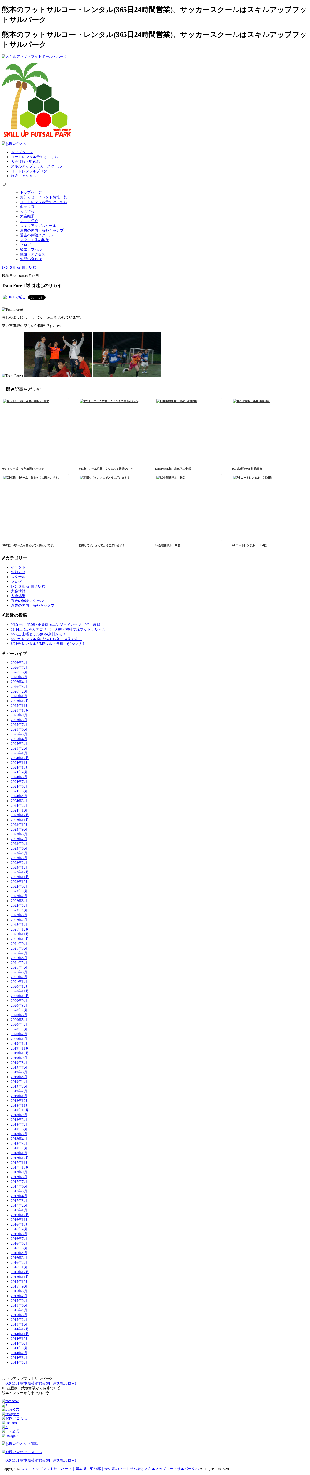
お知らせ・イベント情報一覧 (43, 197)
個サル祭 (27, 207)
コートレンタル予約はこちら (34, 157)
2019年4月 (19, 1082)
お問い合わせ (31, 259)
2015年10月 (20, 1281)
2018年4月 (19, 1139)
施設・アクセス (23, 176)
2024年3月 (19, 801)
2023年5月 (19, 848)
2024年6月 (19, 786)
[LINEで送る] (14, 297)
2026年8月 (19, 663)
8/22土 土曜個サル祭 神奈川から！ (38, 634)
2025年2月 (19, 748)
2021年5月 (19, 963)
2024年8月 (19, 777)
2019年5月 (19, 1077)
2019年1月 (19, 1096)
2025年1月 (19, 753)
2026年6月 (19, 672)
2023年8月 (19, 834)
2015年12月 (20, 1272)
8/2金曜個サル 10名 (167, 545)
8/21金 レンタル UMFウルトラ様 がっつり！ (48, 644)
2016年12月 (20, 1215)
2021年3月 (19, 972)
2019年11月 (20, 1048)
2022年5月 (19, 905)
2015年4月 (19, 1310)
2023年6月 (19, 844)
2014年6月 (19, 1358)
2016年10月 (20, 1224)
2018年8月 (19, 1120)
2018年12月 (20, 1101)
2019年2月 (19, 1091)
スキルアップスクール (38, 226)
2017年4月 (19, 1196)
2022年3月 (19, 915)
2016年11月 (20, 1220)
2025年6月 (19, 729)
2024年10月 (20, 767)
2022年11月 (20, 877)
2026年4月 (19, 682)
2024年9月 (19, 772)
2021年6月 (19, 958)
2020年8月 (19, 1005)
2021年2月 (19, 977)
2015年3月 (19, 1315)
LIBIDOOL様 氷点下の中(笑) (173, 468)
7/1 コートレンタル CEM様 (249, 545)
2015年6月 (19, 1300)
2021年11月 (20, 934)
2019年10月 (20, 1053)
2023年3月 (19, 858)
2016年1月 (19, 1267)
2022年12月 (20, 872)
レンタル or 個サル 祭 (28, 586)
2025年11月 (20, 705)
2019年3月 (19, 1086)
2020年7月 (19, 1010)
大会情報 (27, 211)
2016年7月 (19, 1239)
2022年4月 (19, 910)
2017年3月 (19, 1201)
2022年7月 (19, 896)
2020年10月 (20, 996)
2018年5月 (19, 1134)
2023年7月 (19, 839)
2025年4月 (19, 739)
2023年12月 (20, 815)
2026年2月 (19, 691)
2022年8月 (19, 891)
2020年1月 (19, 1039)
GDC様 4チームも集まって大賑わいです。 (29, 545)
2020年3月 (19, 1029)
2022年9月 (19, 886)
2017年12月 (20, 1158)
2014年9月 (19, 1343)
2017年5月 (19, 1191)
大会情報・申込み (25, 161)
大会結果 (27, 216)
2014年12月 (20, 1329)
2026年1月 (19, 696)
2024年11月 (20, 763)
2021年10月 (20, 939)
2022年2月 (19, 920)
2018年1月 (19, 1153)
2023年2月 (19, 863)
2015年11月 (20, 1277)
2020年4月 (19, 1024)
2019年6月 (19, 1072)
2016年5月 (19, 1248)
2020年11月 (20, 991)
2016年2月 (19, 1262)
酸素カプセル (31, 249)
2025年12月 (20, 701)
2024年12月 (20, 758)
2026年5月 (19, 677)
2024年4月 (19, 796)
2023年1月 (19, 867)
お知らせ (18, 572)
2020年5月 (19, 1020)
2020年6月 (19, 1015)
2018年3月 (19, 1143)
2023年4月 (19, 853)
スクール (18, 577)
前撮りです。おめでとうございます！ (102, 545)
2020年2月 (19, 1034)
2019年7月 (19, 1067)
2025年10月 (20, 710)
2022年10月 (20, 882)
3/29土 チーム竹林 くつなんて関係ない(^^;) (107, 468)
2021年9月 (19, 943)
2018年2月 (19, 1148)
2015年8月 (19, 1291)
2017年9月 (19, 1172)
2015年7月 (19, 1296)
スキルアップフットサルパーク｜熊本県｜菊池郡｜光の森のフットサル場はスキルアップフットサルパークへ (110, 1469)
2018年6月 (19, 1129)
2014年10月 (20, 1339)
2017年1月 (19, 1210)
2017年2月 (19, 1205)
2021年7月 (19, 953)
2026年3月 (19, 686)
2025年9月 (19, 715)
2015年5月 (19, 1305)
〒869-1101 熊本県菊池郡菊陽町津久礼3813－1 (39, 1383)
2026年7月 (19, 667)
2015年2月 (19, 1320)
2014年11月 (20, 1334)
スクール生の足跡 (34, 240)
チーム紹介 (29, 221)
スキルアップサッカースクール (36, 166)
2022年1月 (19, 924)
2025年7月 (19, 725)
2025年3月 (19, 744)
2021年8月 (19, 948)
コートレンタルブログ (29, 171)
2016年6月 (19, 1243)
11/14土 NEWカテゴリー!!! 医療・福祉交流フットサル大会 (58, 629)
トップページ (22, 152)
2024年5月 (19, 791)
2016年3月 (19, 1258)
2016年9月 (19, 1229)
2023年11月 (20, 820)
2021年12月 (20, 929)
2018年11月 (20, 1105)
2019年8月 (19, 1062)
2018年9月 (19, 1115)
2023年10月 (20, 824)
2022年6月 (19, 901)
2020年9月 (19, 1001)
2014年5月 (19, 1362)
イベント (18, 567)
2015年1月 (19, 1324)
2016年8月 (19, 1234)
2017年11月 (20, 1162)
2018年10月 (20, 1110)
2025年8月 (19, 720)
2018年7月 (19, 1124)
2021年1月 (19, 982)
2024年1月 (19, 810)
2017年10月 (20, 1167)
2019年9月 (19, 1058)
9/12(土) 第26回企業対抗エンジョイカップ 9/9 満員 (55, 625)
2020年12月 (20, 986)
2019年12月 (20, 1043)
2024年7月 (19, 782)
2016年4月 (19, 1253)
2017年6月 (19, 1186)
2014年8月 (19, 1348)
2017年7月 (19, 1181)
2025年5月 (19, 734)
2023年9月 (19, 829)
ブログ (25, 245)
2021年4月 (19, 967)
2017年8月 (19, 1177)
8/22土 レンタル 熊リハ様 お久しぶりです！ (46, 639)
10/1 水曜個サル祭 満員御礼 (248, 468)
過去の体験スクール (36, 235)
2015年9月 (19, 1286)
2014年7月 (19, 1353)
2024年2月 (19, 805)
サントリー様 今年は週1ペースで (23, 468)
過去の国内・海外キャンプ (42, 230)
